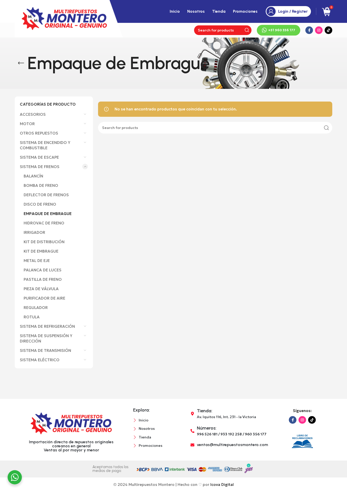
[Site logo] (69, 18)
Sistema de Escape (39, 157)
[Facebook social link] (309, 30)
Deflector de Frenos (46, 194)
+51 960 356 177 (281, 30)
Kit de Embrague (41, 251)
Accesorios (33, 114)
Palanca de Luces (42, 270)
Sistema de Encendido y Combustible (45, 145)
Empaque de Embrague (48, 213)
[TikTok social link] (328, 30)
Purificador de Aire (44, 298)
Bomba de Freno (41, 185)
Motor (27, 123)
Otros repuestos (39, 133)
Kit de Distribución (44, 241)
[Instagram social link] (319, 30)
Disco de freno (40, 204)
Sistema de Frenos (39, 166)
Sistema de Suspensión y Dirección (46, 338)
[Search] (247, 30)
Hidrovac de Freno (44, 223)
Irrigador (34, 232)
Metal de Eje (37, 260)
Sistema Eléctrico (39, 359)
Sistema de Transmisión (45, 350)
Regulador (36, 307)
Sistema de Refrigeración (47, 326)
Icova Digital (222, 484)
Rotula (32, 317)
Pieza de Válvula (41, 288)
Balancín (33, 176)
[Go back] (21, 63)
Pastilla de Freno (43, 279)
